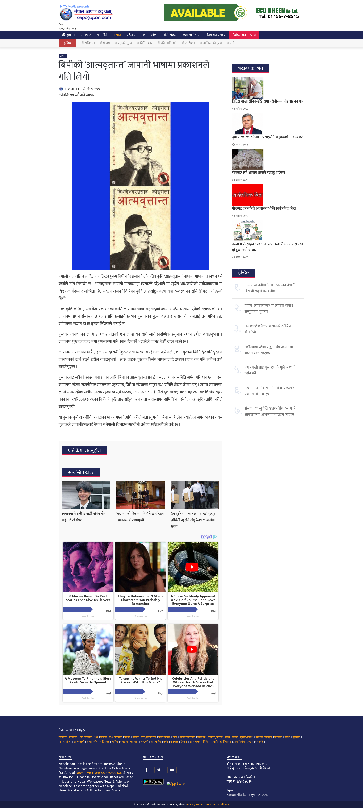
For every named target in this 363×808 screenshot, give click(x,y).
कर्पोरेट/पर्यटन (215, 737)
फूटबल (174, 741)
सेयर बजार (195, 741)
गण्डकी (144, 741)
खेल (154, 35)
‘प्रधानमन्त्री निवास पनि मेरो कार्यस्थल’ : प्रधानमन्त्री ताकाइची (140, 517)
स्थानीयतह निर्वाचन (221, 741)
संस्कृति (259, 741)
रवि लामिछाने (169, 43)
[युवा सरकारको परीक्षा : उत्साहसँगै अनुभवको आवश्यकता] (268, 123)
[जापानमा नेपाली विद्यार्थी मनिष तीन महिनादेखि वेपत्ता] (86, 495)
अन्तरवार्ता (79, 741)
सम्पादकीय (92, 741)
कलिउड (201, 737)
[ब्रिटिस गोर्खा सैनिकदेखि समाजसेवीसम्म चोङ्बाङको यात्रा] (268, 88)
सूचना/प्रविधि (246, 737)
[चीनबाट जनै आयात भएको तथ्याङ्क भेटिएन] (268, 159)
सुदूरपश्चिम (156, 741)
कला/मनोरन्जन (192, 35)
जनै (232, 43)
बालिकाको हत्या (212, 43)
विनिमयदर (146, 43)
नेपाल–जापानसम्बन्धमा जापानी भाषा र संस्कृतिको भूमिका (269, 309)
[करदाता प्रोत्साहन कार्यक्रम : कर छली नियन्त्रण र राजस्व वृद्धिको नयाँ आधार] (268, 230)
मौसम (106, 43)
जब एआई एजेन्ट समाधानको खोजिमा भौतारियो (268, 329)
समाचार (86, 35)
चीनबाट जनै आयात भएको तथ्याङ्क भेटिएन (258, 173)
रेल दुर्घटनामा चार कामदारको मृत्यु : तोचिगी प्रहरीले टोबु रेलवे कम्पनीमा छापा (193, 520)
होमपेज (70, 35)
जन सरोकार (86, 737)
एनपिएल (190, 43)
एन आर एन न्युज (264, 737)
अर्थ (143, 35)
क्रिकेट (183, 741)
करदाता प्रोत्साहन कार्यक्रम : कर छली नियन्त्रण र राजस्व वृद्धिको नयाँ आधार (267, 247)
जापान (117, 35)
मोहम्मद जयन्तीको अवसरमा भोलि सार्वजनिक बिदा (264, 209)
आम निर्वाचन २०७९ (243, 741)
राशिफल (90, 43)
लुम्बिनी (296, 737)
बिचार (136, 737)
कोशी (287, 737)
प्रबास (127, 737)
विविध (206, 741)
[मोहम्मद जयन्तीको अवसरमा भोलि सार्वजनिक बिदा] (268, 195)
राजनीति (102, 35)
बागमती (134, 741)
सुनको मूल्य (125, 43)
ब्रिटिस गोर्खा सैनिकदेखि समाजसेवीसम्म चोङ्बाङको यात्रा (268, 101)
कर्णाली (278, 737)
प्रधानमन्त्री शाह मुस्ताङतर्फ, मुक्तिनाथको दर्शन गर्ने (270, 370)
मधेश (235, 737)
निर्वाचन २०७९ (216, 35)
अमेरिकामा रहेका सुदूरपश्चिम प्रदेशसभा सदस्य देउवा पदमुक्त (269, 350)
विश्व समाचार (115, 737)
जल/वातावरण (148, 737)
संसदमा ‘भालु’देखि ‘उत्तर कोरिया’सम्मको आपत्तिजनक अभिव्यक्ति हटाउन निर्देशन (270, 411)
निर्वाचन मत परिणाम (243, 35)
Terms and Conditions (216, 804)
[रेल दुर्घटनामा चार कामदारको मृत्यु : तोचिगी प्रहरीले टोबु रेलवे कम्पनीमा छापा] (195, 495)
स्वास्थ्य (124, 741)
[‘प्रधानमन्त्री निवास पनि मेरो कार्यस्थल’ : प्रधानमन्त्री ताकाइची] (140, 495)
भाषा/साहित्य (65, 741)
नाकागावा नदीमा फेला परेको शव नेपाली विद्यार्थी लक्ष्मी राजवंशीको (270, 288)
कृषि (165, 741)
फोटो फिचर (169, 35)
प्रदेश (130, 35)
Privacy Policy (195, 804)
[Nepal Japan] (87, 12)
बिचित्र (115, 741)
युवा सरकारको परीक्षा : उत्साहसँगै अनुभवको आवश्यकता (268, 137)
